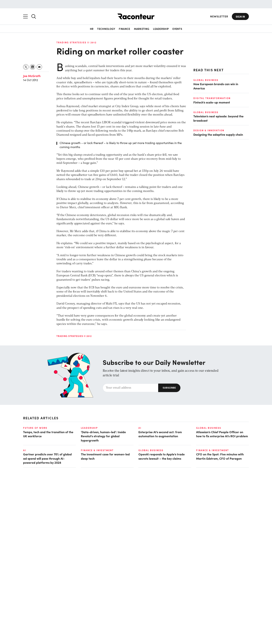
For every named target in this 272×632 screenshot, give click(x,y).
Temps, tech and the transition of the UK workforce (48, 434)
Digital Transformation (212, 98)
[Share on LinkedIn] (33, 67)
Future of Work (35, 427)
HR (92, 29)
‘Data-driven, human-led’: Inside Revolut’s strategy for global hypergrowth (103, 436)
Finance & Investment (97, 450)
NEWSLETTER (219, 16)
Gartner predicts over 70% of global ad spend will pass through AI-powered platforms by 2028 (47, 458)
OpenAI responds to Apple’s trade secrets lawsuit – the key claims (161, 456)
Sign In (240, 16)
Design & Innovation (208, 130)
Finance (124, 29)
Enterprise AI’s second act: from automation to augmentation (160, 434)
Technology (106, 29)
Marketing (142, 29)
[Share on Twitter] (26, 67)
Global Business (205, 79)
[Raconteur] (136, 16)
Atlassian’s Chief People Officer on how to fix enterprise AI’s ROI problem (222, 434)
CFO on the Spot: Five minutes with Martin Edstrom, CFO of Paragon (220, 456)
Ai (139, 427)
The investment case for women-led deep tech (105, 456)
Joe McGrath (32, 76)
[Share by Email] (39, 67)
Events (177, 29)
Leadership (161, 29)
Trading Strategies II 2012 (76, 42)
